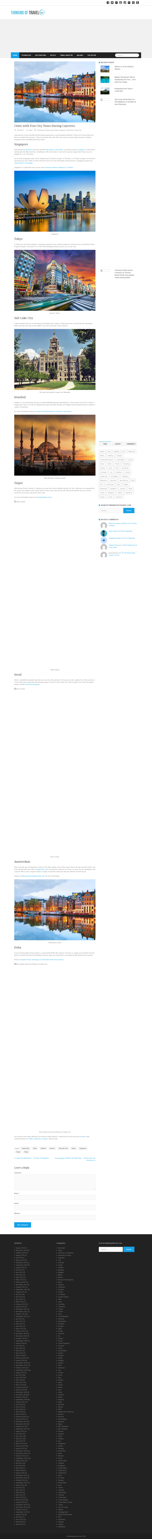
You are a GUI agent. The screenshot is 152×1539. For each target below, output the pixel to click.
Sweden (61, 1480)
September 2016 (21, 1458)
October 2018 (20, 1397)
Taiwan (60, 1488)
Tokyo (26, 1152)
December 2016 (21, 1451)
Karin (110, 468)
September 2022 (21, 1289)
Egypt (60, 1329)
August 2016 (20, 1461)
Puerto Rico (62, 1451)
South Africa (62, 1470)
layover (52, 1148)
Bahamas (61, 1270)
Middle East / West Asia (66, 1412)
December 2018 (21, 1392)
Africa (60, 1250)
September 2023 (21, 1265)
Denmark (61, 1319)
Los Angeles (114, 476)
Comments (131, 444)
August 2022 (20, 1292)
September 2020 (21, 1341)
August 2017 (20, 1431)
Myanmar (61, 1422)
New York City (124, 480)
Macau (60, 1397)
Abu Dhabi (61, 1248)
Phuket (126, 484)
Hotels (53, 55)
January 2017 (20, 1448)
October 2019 (20, 1368)
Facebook (36, 1139)
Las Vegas (103, 472)
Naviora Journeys (114, 523)
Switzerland (62, 1483)
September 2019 (21, 1370)
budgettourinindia (115, 538)
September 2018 (21, 1400)
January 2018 (20, 1419)
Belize (60, 1275)
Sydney (102, 497)
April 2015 (19, 1495)
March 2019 (20, 1385)
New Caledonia (63, 1426)
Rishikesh (113, 488)
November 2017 (21, 1424)
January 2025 (20, 1248)
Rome (130, 488)
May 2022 (19, 1297)
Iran (59, 1370)
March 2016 (20, 1470)
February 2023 (21, 1282)
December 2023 (21, 1263)
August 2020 (20, 1343)
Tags (105, 444)
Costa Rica (61, 1307)
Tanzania (61, 1490)
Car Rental (61, 1294)
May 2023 (19, 1275)
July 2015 (19, 1488)
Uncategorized (63, 1512)
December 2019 (21, 1363)
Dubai (102, 464)
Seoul (74, 1148)
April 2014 (19, 1524)
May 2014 (19, 1522)
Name (16, 1193)
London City (103, 476)
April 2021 (19, 1326)
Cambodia (61, 1287)
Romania (61, 1456)
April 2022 (19, 1299)
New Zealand (62, 1429)
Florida (117, 464)
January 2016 (20, 1473)
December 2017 (21, 1422)
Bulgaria (61, 1285)
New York (113, 480)
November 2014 (21, 1507)
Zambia (60, 1524)
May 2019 (19, 1380)
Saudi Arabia (62, 1461)
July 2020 (19, 1346)
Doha (35, 1148)
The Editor (91, 55)
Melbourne (103, 480)
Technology (26, 55)
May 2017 (19, 1439)
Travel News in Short (65, 1502)
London (127, 472)
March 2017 (20, 1444)
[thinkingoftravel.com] (28, 12)
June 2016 (19, 1466)
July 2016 (19, 1463)
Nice (133, 480)
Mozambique (62, 1419)
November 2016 (21, 1453)
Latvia (60, 1392)
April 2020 (19, 1353)
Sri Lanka (61, 1478)
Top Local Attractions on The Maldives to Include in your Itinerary (125, 101)
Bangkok (116, 451)
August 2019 (20, 1373)
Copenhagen (121, 459)
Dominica (61, 1324)
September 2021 (21, 1316)
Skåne (120, 493)
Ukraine (60, 1510)
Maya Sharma (113, 531)
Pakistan (61, 1439)
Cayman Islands (63, 1297)
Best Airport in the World (54, 150)
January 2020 (20, 1360)
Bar (124, 451)
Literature (119, 472)
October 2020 (20, 1338)
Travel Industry (66, 55)
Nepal (60, 1424)
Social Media (62, 1468)
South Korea (70, 130)
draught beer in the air (42, 869)
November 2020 (21, 1336)
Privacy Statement (126, 531)
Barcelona (132, 451)
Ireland (60, 1373)
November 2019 (21, 1365)
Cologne (119, 455)
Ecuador (61, 1326)
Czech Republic (63, 1316)
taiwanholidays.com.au (44, 497)
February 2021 (21, 1331)
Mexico (60, 1407)
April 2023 (19, 1277)
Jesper (30, 130)
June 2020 (19, 1348)
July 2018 (19, 1404)
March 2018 (20, 1414)
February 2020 (21, 1358)
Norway (60, 1431)
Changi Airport (27, 150)
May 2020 (19, 1351)
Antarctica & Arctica (64, 1255)
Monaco (60, 1414)
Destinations (40, 55)
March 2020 (20, 1355)
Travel (110, 497)
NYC (101, 484)
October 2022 (20, 1287)
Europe (60, 1331)
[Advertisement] (76, 35)
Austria (60, 1265)
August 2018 (20, 1402)
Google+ (45, 1139)
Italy (59, 1377)
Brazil (60, 1282)
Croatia (60, 1309)
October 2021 (20, 1314)
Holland (47, 130)
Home (15, 55)
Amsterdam (25, 1148)
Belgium (61, 1272)
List (111, 472)
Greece (60, 1353)
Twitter (30, 1139)
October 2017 (20, 1426)
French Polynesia (63, 1343)
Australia (48, 167)
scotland (61, 1463)
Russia (60, 1458)
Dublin (109, 464)
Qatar (57, 130)
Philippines (61, 1444)
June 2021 (19, 1321)
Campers (61, 1289)
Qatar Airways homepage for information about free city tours (43, 960)
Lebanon (61, 1395)
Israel (60, 1375)
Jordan (60, 1385)
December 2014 (21, 1505)
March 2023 (20, 1280)
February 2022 (21, 1304)
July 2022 (19, 1294)
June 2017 (19, 1436)
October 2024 (20, 1253)
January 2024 (20, 1260)
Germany (61, 1346)
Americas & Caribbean (65, 1253)
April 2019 (19, 1382)
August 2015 (20, 1485)
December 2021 (21, 1309)
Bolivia (60, 1277)
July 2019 (19, 1375)
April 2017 (19, 1441)
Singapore (62, 130)
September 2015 (21, 1483)
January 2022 (20, 1307)
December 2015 (21, 1475)
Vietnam (61, 1522)
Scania (102, 493)
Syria (60, 1485)
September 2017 (21, 1429)
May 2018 (19, 1409)
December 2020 (21, 1333)
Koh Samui (125, 468)
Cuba (60, 1314)
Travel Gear (62, 1497)
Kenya (60, 1387)
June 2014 (19, 1519)
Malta (60, 1402)
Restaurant (103, 488)
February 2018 (21, 1417)
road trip (122, 488)
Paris (118, 484)
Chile (60, 1299)
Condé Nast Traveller (106, 459)
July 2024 (19, 1258)
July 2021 (19, 1319)
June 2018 (19, 1407)
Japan (53, 130)
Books (102, 455)
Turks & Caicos (63, 1507)
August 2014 (20, 1514)
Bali (109, 451)
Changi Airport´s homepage (23, 163)
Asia (59, 1260)
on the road (109, 484)
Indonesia (55, 167)
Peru (59, 1441)
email (83, 1137)
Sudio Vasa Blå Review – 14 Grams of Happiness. (32, 1158)
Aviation (60, 1267)
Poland (60, 1446)
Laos (59, 1390)
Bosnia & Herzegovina (65, 1280)
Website (17, 1213)
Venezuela (61, 1519)
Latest (118, 444)
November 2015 (21, 1478)
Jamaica (60, 1380)
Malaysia (62, 167)
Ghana (60, 1348)
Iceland (60, 1363)
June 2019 (19, 1377)
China (60, 1302)
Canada (60, 1292)
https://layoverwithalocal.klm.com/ (33, 876)
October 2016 (20, 1456)
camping (110, 455)
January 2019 (20, 1390)
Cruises (130, 459)
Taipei (18, 1152)
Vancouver (119, 497)
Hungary (61, 1360)
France (60, 1341)
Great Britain (62, 1351)
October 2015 (20, 1480)
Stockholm (128, 493)
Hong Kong (126, 464)
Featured (61, 1333)
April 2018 (19, 1412)
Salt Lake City (63, 1148)
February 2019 (21, 1387)
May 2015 (19, 1492)
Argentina (61, 1258)
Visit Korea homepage (32, 684)
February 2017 (21, 1446)
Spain (60, 1475)
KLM (117, 468)
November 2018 (21, 1395)
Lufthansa (125, 476)
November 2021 (21, 1311)
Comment (18, 1173)
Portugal (61, 1448)
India (59, 1365)
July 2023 (19, 1270)
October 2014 (20, 1510)
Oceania (61, 1434)
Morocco (61, 1417)
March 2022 (20, 1302)
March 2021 (20, 1329)
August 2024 (20, 1255)
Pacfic (60, 1436)
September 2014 (21, 1512)
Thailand (70, 167)
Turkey (76, 130)
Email (16, 1203)
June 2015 (19, 1490)
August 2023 (20, 1267)
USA (80, 130)
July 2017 (19, 1434)
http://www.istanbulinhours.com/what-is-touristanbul (54, 411)
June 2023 (19, 1272)
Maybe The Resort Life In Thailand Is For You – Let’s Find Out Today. (125, 79)
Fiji (59, 1336)
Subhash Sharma (114, 545)
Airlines (80, 55)
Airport (102, 451)
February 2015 (21, 1500)
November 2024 (21, 1250)
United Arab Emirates (65, 1514)
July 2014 (19, 1517)
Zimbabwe (61, 1527)
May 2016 (19, 1468)
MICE (60, 1409)
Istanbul (43, 1148)
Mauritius (61, 1404)
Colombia (61, 1304)
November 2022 (21, 1285)
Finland (60, 1338)
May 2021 (19, 1324)
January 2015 (20, 1502)
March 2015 (20, 1497)
